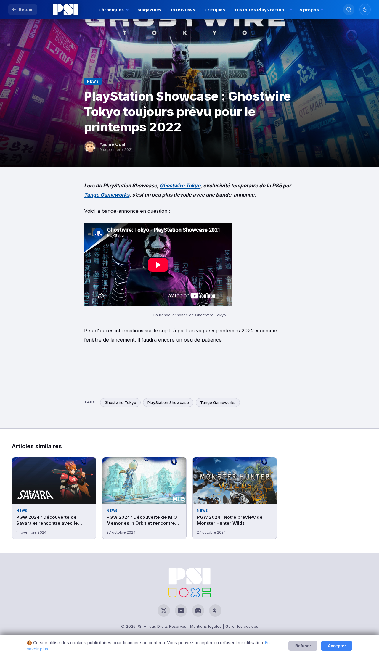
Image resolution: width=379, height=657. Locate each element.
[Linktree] (215, 610)
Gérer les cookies (241, 626)
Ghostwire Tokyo (180, 186)
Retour (26, 9)
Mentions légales (205, 626)
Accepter (337, 646)
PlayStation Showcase (168, 402)
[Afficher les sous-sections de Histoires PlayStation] (291, 9)
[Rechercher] (348, 9)
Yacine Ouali (112, 144)
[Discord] (198, 610)
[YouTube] (181, 610)
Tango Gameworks (106, 195)
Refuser (303, 646)
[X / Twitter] (164, 610)
